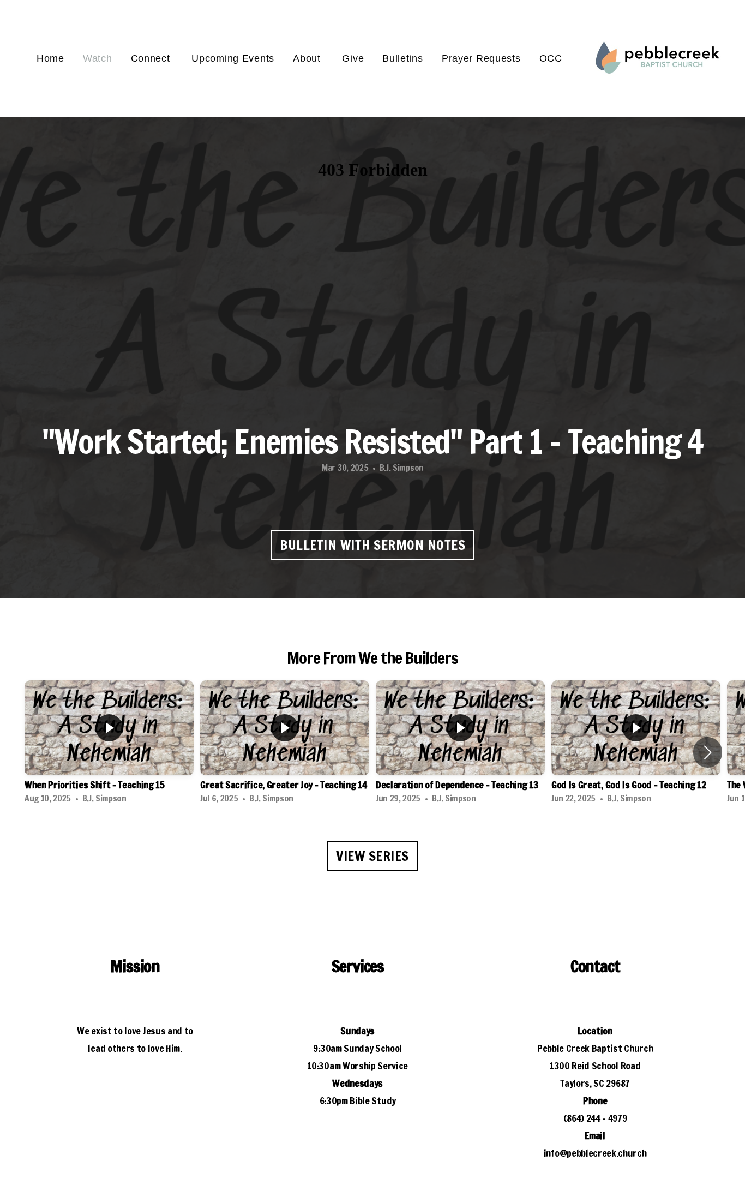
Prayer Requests (481, 58)
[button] (707, 752)
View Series (372, 855)
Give (353, 58)
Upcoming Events (232, 58)
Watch (97, 58)
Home (50, 58)
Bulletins (402, 58)
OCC (550, 58)
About (308, 58)
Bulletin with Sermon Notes (372, 544)
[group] (109, 745)
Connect (152, 58)
